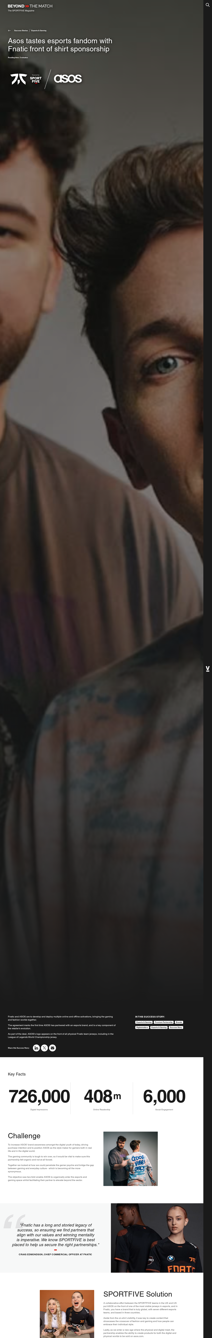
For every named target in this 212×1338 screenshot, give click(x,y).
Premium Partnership (163, 1022)
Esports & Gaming (38, 30)
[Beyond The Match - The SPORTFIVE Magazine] (30, 8)
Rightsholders (142, 1027)
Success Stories (21, 30)
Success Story (176, 1027)
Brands (179, 1022)
